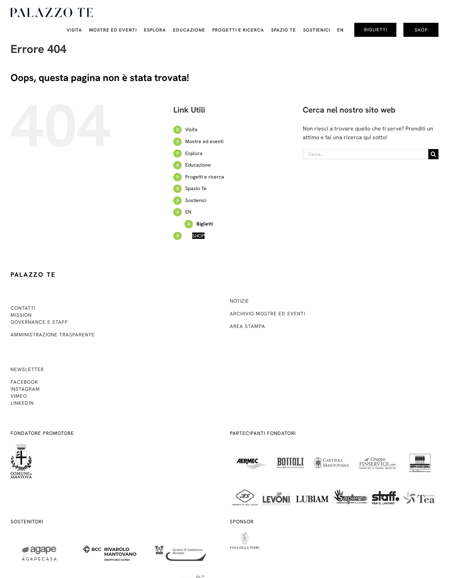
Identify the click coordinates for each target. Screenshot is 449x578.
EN (188, 212)
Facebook (24, 382)
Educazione (198, 165)
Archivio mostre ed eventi (267, 313)
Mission (21, 315)
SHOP (198, 236)
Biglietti (204, 224)
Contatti (23, 308)
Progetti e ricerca (204, 177)
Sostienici (195, 200)
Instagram (25, 389)
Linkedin (22, 403)
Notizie (239, 301)
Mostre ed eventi (204, 141)
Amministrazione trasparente (53, 334)
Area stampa (247, 326)
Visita (191, 129)
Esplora (193, 153)
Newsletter (27, 369)
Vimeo (19, 396)
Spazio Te (196, 188)
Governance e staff (39, 322)
